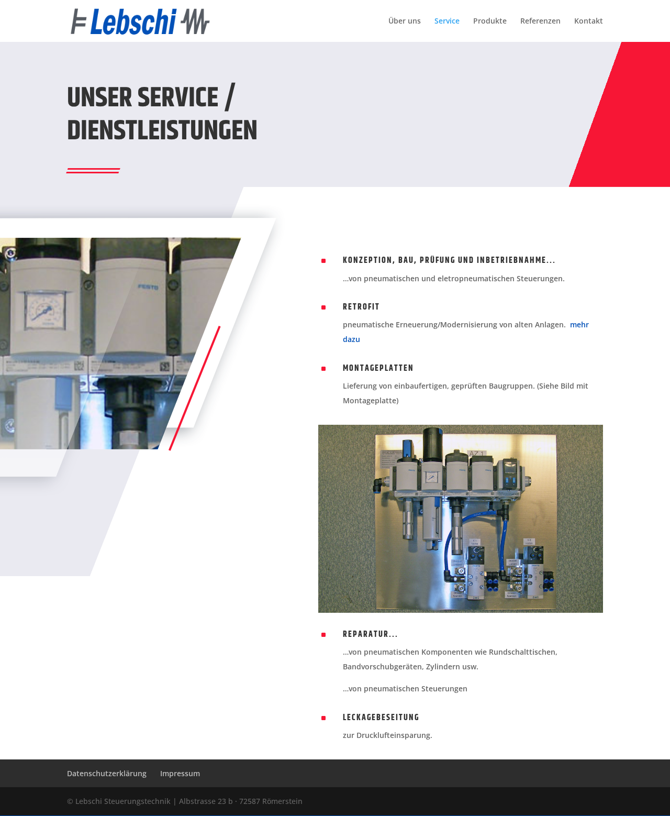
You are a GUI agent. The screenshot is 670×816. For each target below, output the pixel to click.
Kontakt (588, 21)
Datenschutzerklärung (107, 773)
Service (447, 21)
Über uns (404, 21)
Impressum (180, 773)
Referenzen (540, 21)
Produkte (490, 21)
